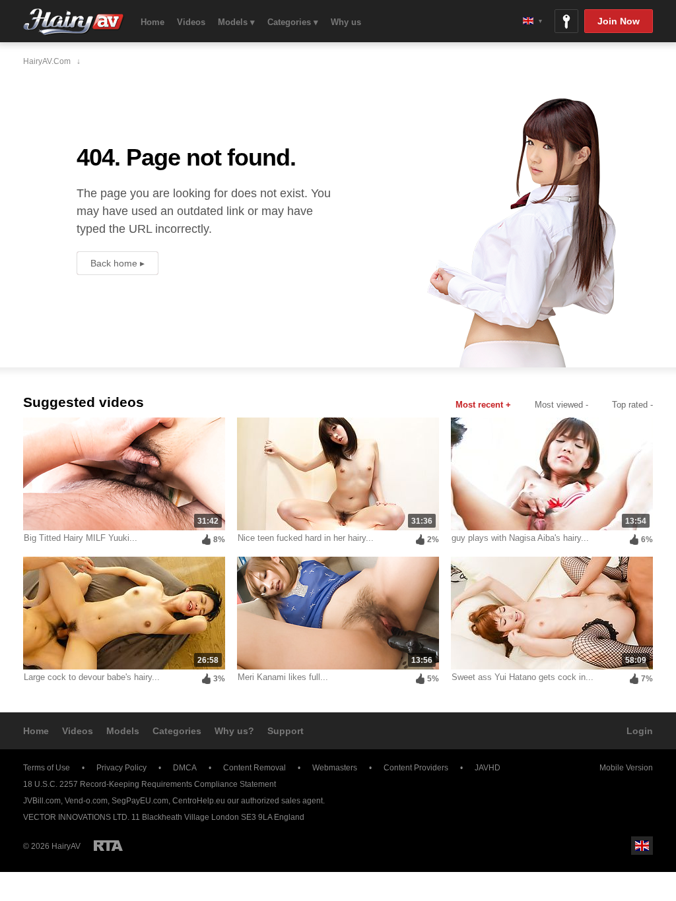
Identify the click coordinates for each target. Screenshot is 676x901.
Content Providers (416, 767)
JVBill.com (42, 800)
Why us (346, 22)
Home (152, 22)
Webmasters (334, 767)
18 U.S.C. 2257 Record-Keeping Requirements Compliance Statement (149, 784)
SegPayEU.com (140, 800)
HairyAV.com (73, 22)
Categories (176, 731)
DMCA (185, 767)
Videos (191, 22)
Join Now (618, 21)
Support (285, 731)
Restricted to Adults (108, 845)
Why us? (234, 731)
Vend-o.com (86, 800)
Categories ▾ (292, 22)
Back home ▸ (117, 263)
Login (639, 731)
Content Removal (254, 767)
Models (122, 731)
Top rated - (632, 405)
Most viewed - (561, 405)
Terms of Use (46, 767)
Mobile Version (626, 767)
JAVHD (487, 767)
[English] (532, 20)
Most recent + (483, 405)
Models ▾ (236, 22)
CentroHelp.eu (198, 800)
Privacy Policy (121, 767)
